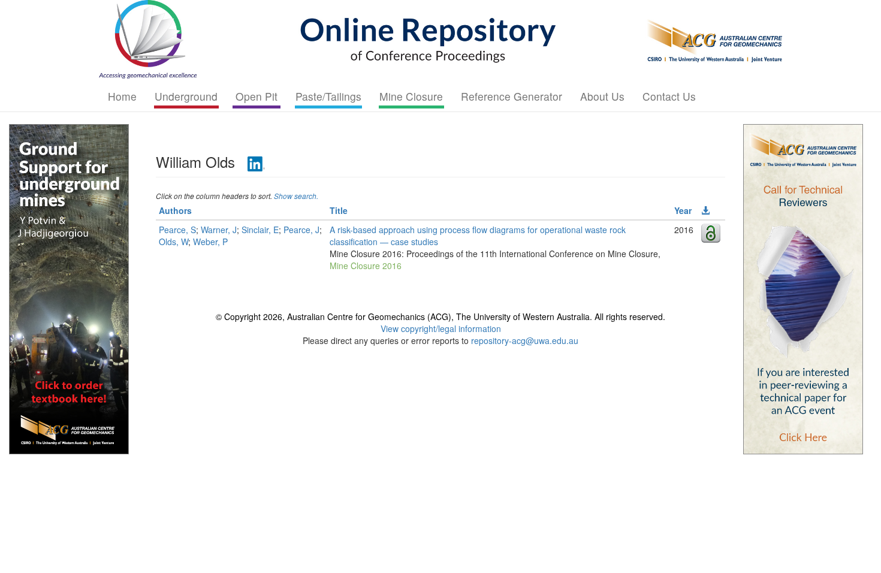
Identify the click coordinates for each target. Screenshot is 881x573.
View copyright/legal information (441, 328)
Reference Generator (511, 96)
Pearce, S (177, 230)
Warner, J (219, 230)
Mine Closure (411, 96)
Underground (186, 96)
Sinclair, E (260, 230)
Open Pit (256, 96)
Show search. (296, 196)
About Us (602, 96)
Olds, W (173, 242)
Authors (175, 210)
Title (339, 210)
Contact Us (669, 96)
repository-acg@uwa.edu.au (524, 340)
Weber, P (210, 242)
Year (683, 210)
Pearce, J (301, 230)
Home (122, 96)
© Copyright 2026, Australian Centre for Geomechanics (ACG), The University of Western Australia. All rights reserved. (440, 316)
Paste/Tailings (328, 96)
